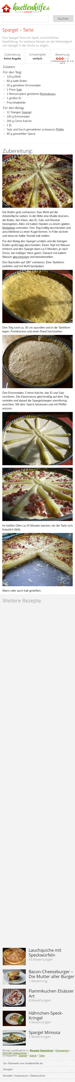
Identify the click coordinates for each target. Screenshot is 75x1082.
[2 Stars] (59, 58)
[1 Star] (57, 58)
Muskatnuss (48, 93)
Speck (33, 1055)
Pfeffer (60, 129)
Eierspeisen (62, 1050)
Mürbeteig (8, 227)
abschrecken (21, 256)
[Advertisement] (37, 777)
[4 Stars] (65, 58)
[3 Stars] (62, 58)
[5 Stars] (68, 58)
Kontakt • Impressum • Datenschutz (24, 1075)
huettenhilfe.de (34, 1063)
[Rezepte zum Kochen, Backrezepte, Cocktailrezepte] (31, 8)
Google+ (8, 1069)
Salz (19, 89)
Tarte (42, 1055)
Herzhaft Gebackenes (14, 1053)
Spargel (26, 112)
